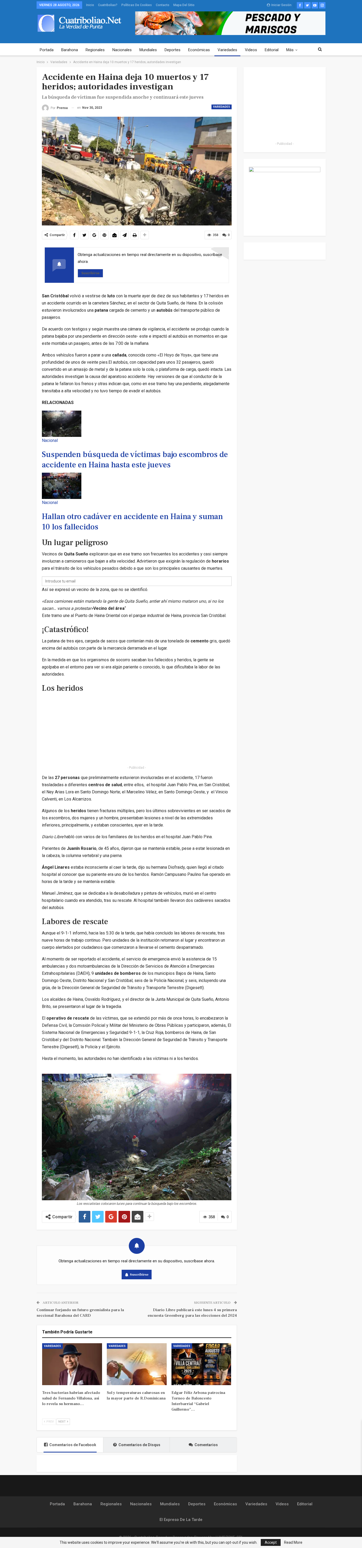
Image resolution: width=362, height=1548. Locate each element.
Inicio (90, 5)
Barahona (69, 49)
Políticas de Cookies (136, 5)
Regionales (95, 49)
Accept (271, 1542)
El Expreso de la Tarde (181, 1519)
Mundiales (148, 49)
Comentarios (206, 1445)
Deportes (172, 49)
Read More (293, 1542)
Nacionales (122, 49)
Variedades (227, 49)
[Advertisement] (136, 729)
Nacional (50, 440)
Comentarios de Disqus (139, 1445)
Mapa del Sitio (184, 5)
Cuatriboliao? (107, 5)
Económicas (199, 49)
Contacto (162, 5)
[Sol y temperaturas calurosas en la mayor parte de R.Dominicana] (137, 1364)
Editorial (272, 49)
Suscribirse (90, 273)
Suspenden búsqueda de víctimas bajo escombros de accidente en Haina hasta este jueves (135, 459)
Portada (47, 49)
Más (290, 49)
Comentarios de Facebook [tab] (72, 1445)
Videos (251, 49)
